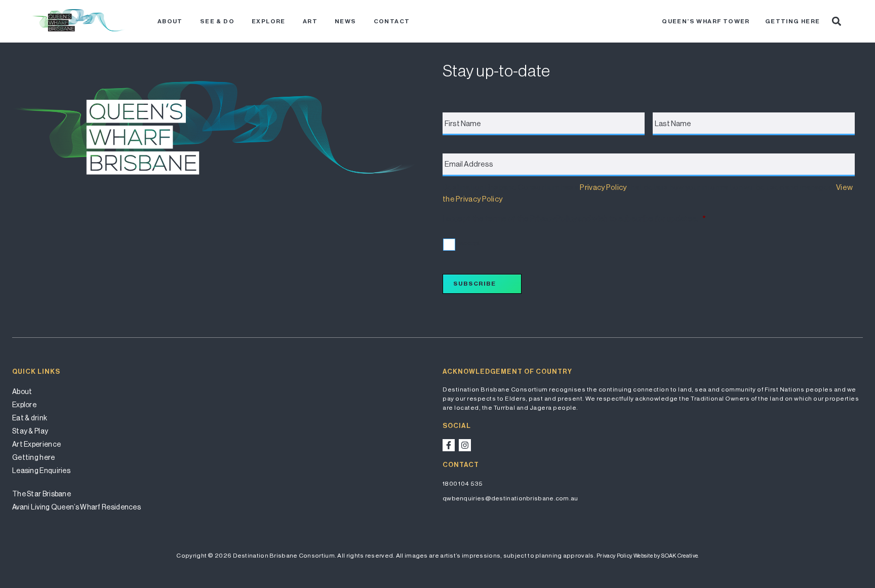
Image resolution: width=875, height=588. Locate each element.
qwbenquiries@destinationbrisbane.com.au (510, 498)
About (170, 21)
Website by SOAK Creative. (666, 556)
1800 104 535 (463, 483)
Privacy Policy (603, 187)
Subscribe (474, 283)
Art (310, 21)
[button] (836, 21)
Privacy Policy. (614, 556)
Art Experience (36, 444)
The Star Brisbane (41, 494)
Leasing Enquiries (41, 470)
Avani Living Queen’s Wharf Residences (76, 507)
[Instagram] (465, 445)
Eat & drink (29, 418)
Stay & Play (30, 431)
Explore (269, 21)
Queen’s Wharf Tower (706, 21)
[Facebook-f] (449, 445)
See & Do (217, 21)
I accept (468, 243)
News (345, 21)
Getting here (792, 21)
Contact (392, 21)
